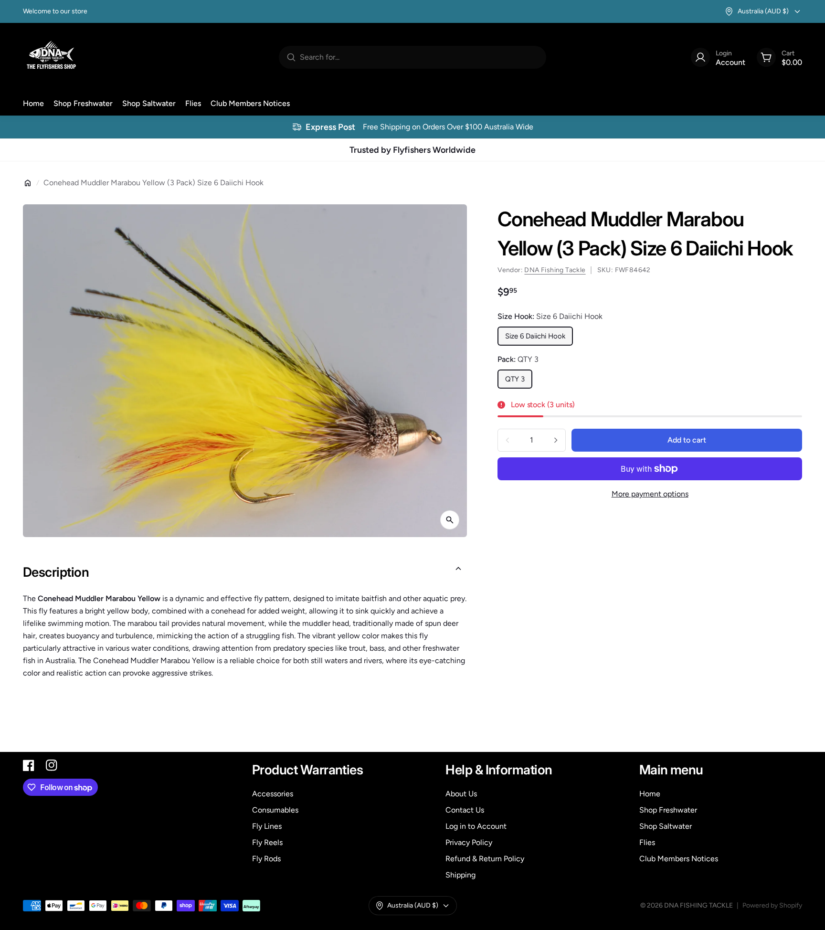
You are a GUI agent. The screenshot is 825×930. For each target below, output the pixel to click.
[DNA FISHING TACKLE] (51, 57)
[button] (245, 572)
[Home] (27, 183)
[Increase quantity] (555, 440)
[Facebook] (28, 765)
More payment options (650, 493)
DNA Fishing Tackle (554, 270)
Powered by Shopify (772, 905)
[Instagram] (51, 765)
